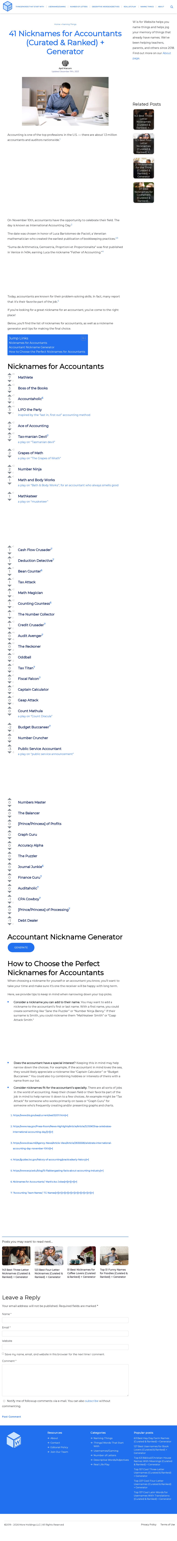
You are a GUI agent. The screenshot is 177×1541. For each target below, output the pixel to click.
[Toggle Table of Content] (82, 338)
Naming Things (147, 7)
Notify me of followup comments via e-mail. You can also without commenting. (56, 1403)
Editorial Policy (59, 1447)
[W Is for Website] (7, 6)
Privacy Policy (148, 1524)
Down (9, 381)
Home (57, 24)
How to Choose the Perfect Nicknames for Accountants (47, 351)
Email (6, 1327)
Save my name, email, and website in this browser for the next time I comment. (55, 1354)
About (161, 7)
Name (6, 1314)
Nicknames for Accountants (28, 342)
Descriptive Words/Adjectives (105, 7)
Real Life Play (130, 7)
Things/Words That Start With (30, 7)
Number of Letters (79, 7)
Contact (55, 1442)
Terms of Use (167, 1524)
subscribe (92, 1401)
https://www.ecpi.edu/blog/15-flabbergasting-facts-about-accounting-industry (56, 1170)
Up (9, 374)
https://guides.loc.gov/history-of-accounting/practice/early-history (49, 1159)
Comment (9, 1361)
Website (7, 1341)
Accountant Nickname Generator (31, 347)
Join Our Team (59, 1451)
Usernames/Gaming (57, 7)
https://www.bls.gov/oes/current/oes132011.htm (39, 1115)
